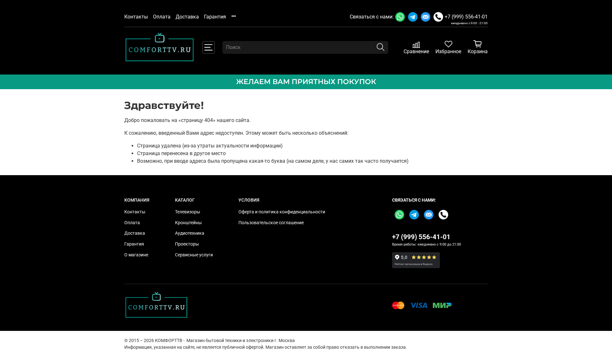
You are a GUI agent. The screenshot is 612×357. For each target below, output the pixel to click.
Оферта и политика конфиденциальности (281, 212)
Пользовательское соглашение (271, 222)
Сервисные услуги (194, 255)
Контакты (136, 17)
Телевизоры (187, 212)
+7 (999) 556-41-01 (466, 17)
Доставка (187, 17)
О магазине (136, 255)
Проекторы (187, 244)
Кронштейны (188, 222)
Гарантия (215, 17)
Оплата (162, 17)
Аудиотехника (189, 233)
